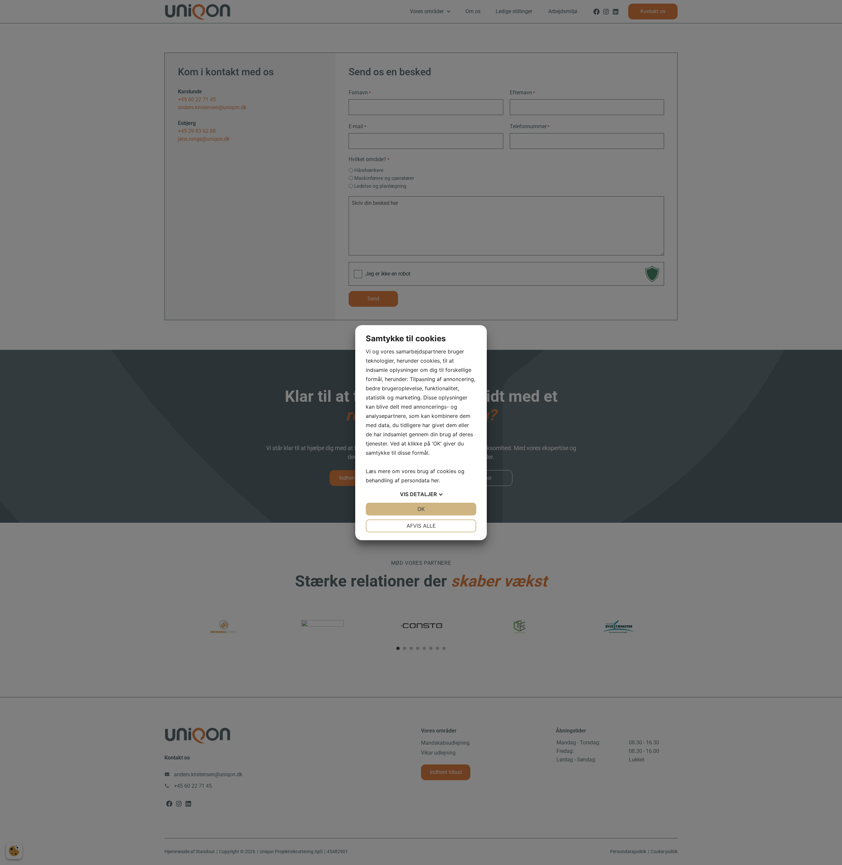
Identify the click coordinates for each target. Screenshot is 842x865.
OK (421, 509)
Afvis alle (421, 525)
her (435, 480)
